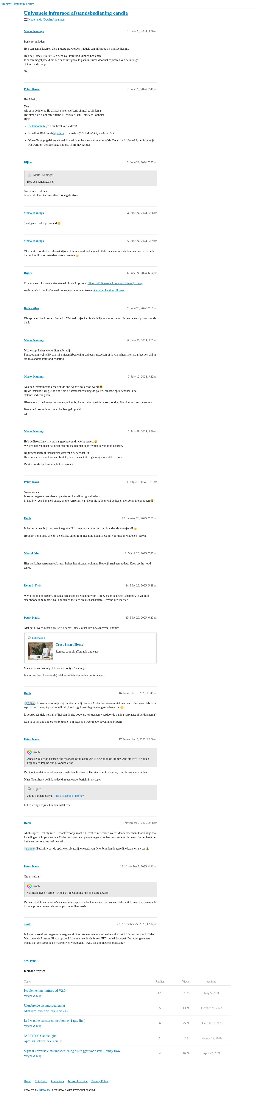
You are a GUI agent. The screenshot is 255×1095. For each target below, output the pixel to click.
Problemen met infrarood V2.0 (45, 990)
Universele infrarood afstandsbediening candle (76, 13)
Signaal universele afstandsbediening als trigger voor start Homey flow (72, 1051)
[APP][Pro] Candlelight (40, 1036)
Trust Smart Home (69, 644)
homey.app (38, 637)
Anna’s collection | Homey (109, 290)
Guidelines (57, 1081)
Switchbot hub (36, 126)
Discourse (45, 1089)
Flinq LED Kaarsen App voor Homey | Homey (115, 283)
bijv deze (58, 133)
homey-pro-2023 (60, 1011)
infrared (41, 1041)
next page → (32, 960)
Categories (41, 1081)
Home (27, 1081)
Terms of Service (78, 1081)
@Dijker (30, 703)
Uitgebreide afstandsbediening (44, 1005)
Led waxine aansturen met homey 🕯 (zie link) (54, 1020)
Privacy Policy (99, 1081)
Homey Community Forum (18, 3)
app (33, 1041)
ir (61, 1041)
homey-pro (43, 1011)
